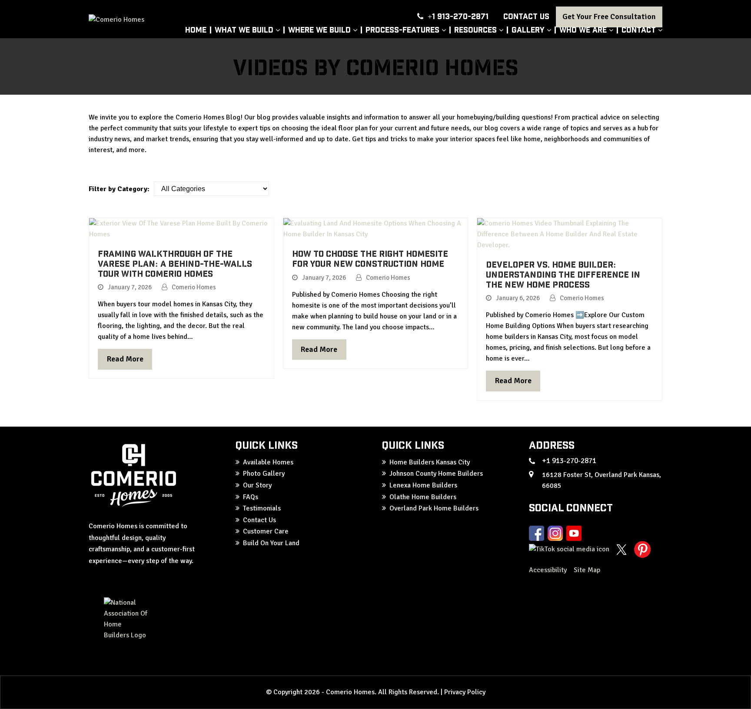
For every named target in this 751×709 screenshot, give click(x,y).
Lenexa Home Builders (423, 485)
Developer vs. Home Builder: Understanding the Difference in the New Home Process (563, 274)
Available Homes (268, 462)
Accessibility (548, 570)
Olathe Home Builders (422, 497)
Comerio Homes (194, 287)
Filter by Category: (119, 189)
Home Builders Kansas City (429, 462)
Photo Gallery (264, 473)
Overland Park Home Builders (434, 508)
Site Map (587, 570)
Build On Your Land (271, 543)
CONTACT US (526, 15)
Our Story (257, 485)
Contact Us (259, 520)
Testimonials (262, 508)
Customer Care (266, 531)
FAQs (250, 497)
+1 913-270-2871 (458, 15)
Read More (125, 359)
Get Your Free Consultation (609, 16)
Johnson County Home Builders (436, 473)
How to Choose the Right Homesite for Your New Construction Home (370, 258)
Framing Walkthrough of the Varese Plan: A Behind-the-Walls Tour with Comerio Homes (175, 263)
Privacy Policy (464, 692)
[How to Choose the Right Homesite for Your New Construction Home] (375, 228)
